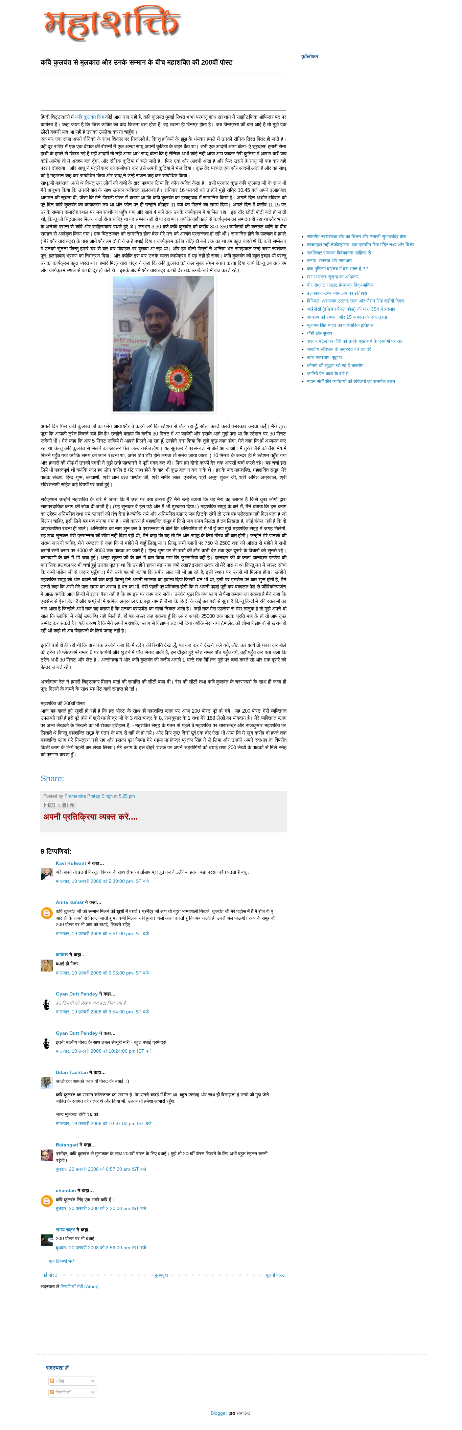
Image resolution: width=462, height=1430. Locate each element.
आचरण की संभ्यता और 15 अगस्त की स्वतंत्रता (347, 317)
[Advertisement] (164, 91)
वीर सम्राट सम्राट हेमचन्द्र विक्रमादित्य (340, 285)
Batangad (67, 1144)
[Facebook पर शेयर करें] (65, 805)
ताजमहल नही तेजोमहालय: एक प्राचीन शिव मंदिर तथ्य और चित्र (360, 244)
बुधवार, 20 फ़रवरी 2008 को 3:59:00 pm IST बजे (101, 1247)
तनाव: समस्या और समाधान (329, 260)
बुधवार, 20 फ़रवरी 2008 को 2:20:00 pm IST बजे (101, 1208)
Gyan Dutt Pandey (77, 994)
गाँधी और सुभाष (319, 333)
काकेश (62, 954)
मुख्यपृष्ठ (161, 1275)
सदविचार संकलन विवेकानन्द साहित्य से (339, 252)
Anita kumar (70, 902)
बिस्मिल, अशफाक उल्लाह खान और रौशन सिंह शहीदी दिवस (355, 301)
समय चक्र (66, 1229)
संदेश (59, 1381)
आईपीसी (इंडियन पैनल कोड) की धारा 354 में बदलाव (351, 309)
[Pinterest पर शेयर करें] (72, 805)
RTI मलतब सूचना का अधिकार (333, 277)
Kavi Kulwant (71, 863)
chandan (66, 1190)
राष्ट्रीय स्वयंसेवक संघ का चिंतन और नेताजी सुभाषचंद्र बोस (356, 236)
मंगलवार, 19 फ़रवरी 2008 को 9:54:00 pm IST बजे (102, 1011)
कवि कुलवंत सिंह (89, 117)
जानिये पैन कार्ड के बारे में (327, 373)
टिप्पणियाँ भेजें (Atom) (80, 1286)
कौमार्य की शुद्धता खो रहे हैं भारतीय (335, 365)
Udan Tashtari (72, 1072)
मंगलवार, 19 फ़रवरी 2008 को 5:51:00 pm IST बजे (102, 933)
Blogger (219, 1413)
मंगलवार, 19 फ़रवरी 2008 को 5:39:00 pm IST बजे (102, 881)
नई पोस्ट (49, 1275)
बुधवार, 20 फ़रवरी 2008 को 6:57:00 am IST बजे (101, 1169)
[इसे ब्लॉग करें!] (52, 805)
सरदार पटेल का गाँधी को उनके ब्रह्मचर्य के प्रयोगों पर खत (355, 341)
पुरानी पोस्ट (275, 1275)
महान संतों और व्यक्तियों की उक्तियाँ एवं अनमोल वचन (351, 381)
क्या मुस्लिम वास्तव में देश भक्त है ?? (337, 268)
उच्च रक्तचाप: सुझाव (324, 357)
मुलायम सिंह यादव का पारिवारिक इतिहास (340, 325)
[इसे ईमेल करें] (46, 805)
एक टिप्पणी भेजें (61, 1261)
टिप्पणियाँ (62, 1392)
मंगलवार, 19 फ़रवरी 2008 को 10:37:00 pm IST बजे (104, 1123)
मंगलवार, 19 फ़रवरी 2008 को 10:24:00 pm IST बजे (104, 1051)
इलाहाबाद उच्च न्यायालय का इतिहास (337, 293)
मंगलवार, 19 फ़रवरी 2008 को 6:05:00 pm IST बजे (102, 973)
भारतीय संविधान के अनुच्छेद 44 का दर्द (339, 349)
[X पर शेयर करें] (59, 805)
